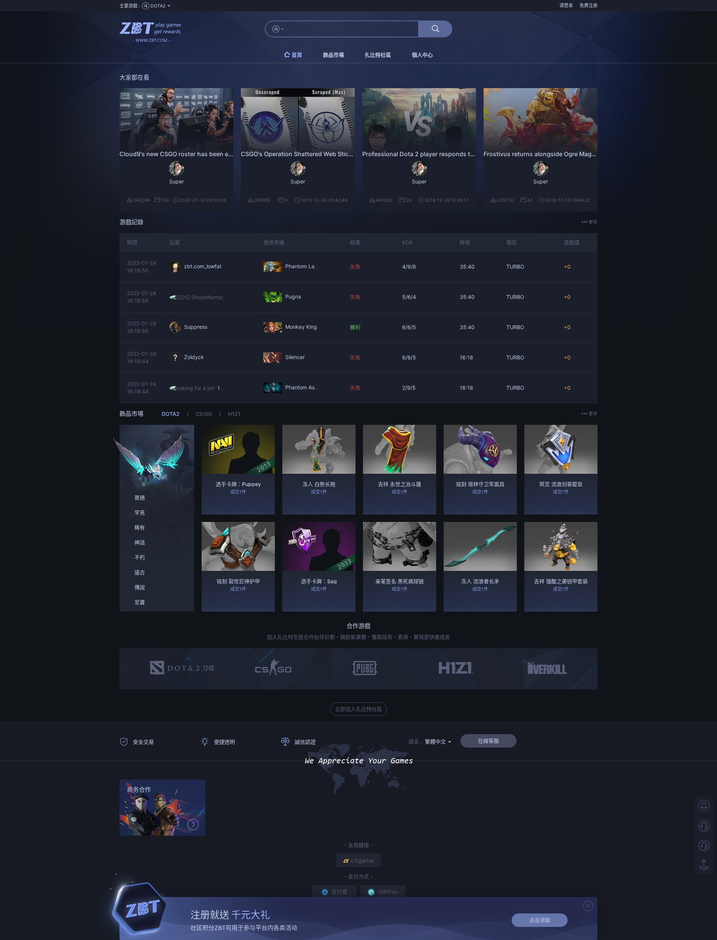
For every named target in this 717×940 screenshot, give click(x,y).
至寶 (139, 602)
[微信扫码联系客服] (704, 845)
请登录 (566, 5)
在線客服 (488, 741)
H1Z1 (234, 414)
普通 (139, 497)
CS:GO (205, 414)
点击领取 (539, 920)
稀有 (139, 527)
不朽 (139, 557)
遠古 (139, 572)
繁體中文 (436, 741)
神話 (139, 542)
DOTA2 (171, 414)
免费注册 (589, 5)
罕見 (139, 512)
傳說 (139, 587)
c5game (362, 860)
